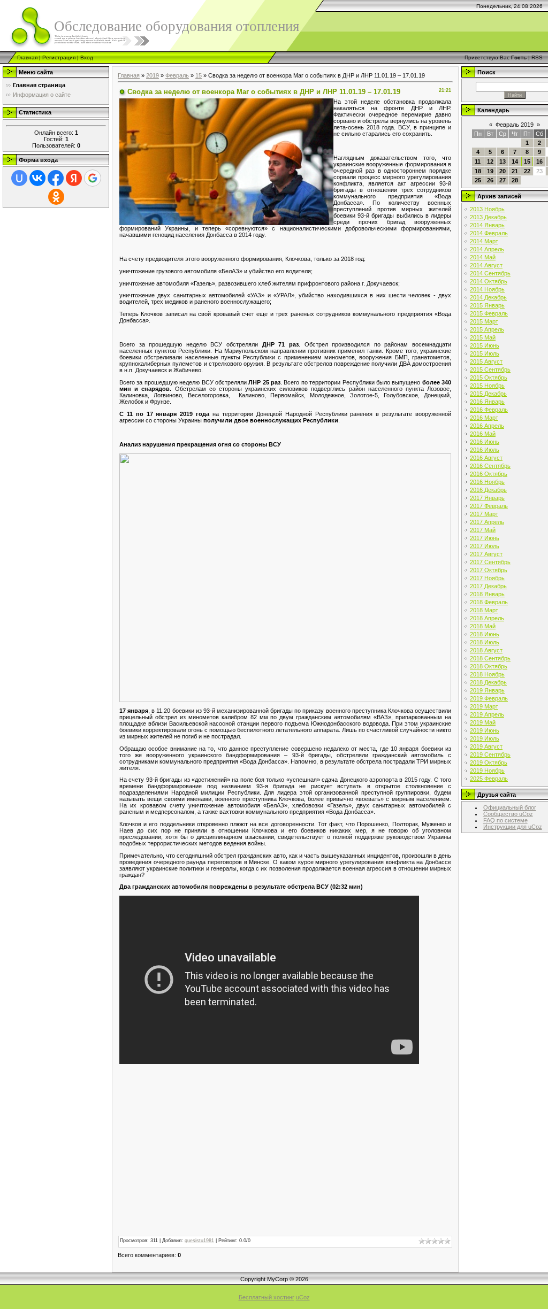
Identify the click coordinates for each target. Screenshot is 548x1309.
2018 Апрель (487, 618)
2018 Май (483, 626)
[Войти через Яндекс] (74, 178)
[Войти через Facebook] (56, 178)
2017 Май (483, 530)
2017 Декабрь (488, 586)
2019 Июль (484, 738)
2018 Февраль (489, 602)
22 (527, 171)
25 (478, 180)
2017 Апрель (487, 522)
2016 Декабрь (488, 490)
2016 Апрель (487, 425)
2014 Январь (487, 225)
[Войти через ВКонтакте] (37, 178)
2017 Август (486, 554)
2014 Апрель (487, 249)
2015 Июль (484, 353)
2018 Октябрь (488, 666)
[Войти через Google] (92, 178)
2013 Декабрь (488, 217)
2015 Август (486, 361)
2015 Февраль (489, 313)
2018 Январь (487, 594)
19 (490, 171)
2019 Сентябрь (490, 754)
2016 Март (484, 417)
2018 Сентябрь (490, 658)
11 (478, 161)
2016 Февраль (489, 409)
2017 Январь (487, 498)
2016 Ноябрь (487, 482)
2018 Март (484, 610)
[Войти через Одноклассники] (56, 197)
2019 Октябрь (488, 762)
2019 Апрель (487, 714)
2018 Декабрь (488, 682)
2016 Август (486, 458)
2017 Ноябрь (487, 578)
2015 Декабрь (488, 393)
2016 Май (483, 433)
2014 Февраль (489, 233)
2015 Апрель (487, 329)
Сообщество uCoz (508, 814)
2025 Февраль (489, 778)
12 (490, 161)
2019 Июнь (484, 730)
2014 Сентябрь (490, 273)
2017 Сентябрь (490, 562)
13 (502, 161)
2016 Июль (484, 449)
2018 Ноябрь (487, 674)
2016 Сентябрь (490, 466)
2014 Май (483, 257)
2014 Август (486, 265)
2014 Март (484, 241)
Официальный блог (509, 807)
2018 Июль (484, 642)
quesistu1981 (199, 1240)
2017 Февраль (489, 506)
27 (502, 180)
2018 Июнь (484, 634)
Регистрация (58, 57)
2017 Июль (484, 546)
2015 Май (483, 337)
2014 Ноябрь (487, 289)
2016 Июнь (484, 441)
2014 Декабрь (488, 297)
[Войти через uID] (19, 178)
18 (478, 171)
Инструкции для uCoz (512, 826)
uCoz (303, 1297)
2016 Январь (487, 401)
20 (502, 171)
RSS (537, 57)
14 (515, 161)
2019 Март (484, 706)
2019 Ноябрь (487, 770)
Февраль (177, 75)
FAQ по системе (505, 820)
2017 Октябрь (488, 570)
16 (539, 161)
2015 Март (484, 321)
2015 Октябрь (488, 377)
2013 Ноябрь (487, 209)
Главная (27, 57)
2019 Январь (487, 690)
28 (515, 180)
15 (198, 75)
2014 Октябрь (488, 281)
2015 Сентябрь (490, 369)
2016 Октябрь (488, 474)
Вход (86, 57)
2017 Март (484, 514)
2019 (152, 75)
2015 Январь (487, 305)
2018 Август (486, 650)
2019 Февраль (489, 698)
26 (490, 180)
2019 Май (483, 722)
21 (515, 171)
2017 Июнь (484, 538)
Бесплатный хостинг (266, 1297)
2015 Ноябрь (487, 385)
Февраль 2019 (515, 124)
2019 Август (486, 746)
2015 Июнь (484, 345)
